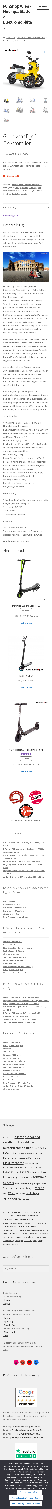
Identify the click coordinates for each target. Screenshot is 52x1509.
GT (15, 1230)
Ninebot (24, 1178)
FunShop (8, 1171)
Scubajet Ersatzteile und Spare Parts (19, 1022)
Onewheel (14, 1233)
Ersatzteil (8, 1167)
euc (33, 1223)
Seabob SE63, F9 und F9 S (14, 1061)
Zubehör (10, 1198)
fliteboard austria (36, 1168)
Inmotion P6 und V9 (11, 1058)
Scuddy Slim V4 (9, 901)
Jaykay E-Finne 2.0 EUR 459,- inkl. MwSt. (20, 1019)
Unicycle (30, 1188)
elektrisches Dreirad (12, 191)
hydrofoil (17, 1172)
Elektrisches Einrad (11, 1219)
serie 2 (37, 1234)
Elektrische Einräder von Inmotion (17, 948)
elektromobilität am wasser (13, 1223)
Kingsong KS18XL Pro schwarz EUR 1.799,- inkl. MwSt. (26, 1000)
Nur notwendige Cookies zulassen (26, 1504)
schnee (25, 1234)
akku (4, 1212)
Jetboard (33, 1172)
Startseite (10, 37)
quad (20, 1234)
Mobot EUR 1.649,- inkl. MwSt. (15, 1016)
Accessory (8, 1137)
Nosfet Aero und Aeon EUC (14, 1073)
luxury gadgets (12, 1177)
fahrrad (44, 1223)
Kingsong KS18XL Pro (12, 1055)
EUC (16, 1167)
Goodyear (37, 191)
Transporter (22, 194)
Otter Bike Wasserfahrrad (14, 1080)
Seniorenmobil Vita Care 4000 (15, 907)
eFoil (27, 1153)
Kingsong (35, 1230)
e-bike (26, 1212)
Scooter (8, 1183)
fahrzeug (6, 1226)
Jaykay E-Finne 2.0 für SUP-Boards (18, 1086)
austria (19, 1137)
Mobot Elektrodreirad (12, 904)
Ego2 (39, 187)
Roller (29, 1177)
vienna (39, 1188)
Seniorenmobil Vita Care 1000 (15, 911)
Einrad (18, 1216)
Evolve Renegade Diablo (13, 951)
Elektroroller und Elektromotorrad (31, 37)
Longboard (42, 1172)
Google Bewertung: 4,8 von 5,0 (26, 1426)
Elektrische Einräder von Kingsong (18, 966)
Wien (11, 1193)
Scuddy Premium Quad (13, 969)
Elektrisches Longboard (19, 1158)
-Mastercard (9, 1332)
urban (34, 1237)
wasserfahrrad (41, 1237)
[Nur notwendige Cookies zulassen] (48, 1484)
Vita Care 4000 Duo (11, 914)
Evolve (20, 1168)
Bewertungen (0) (11, 215)
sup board (11, 1237)
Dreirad (25, 187)
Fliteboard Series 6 (11, 954)
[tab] (26, 208)
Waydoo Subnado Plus (12, 941)
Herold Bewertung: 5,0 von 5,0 (26, 1433)
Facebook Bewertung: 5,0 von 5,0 (27, 1430)
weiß (5, 1193)
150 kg (18, 187)
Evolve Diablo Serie (11, 1070)
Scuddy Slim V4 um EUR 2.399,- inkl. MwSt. (21, 1003)
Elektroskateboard (31, 1163)
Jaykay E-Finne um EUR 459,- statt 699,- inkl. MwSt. (25, 877)
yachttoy (40, 1241)
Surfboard (9, 1188)
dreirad (20, 1212)
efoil (13, 1216)
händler (24, 1171)
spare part (36, 1183)
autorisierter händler (18, 1148)
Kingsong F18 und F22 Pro (14, 1064)
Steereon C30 (8, 1049)
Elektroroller (26, 191)
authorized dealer (24, 1142)
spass (5, 1237)
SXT (23, 1188)
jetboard (27, 1230)
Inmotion (20, 1230)
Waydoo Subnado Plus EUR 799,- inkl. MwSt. (22, 997)
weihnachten (28, 1241)
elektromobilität (28, 1219)
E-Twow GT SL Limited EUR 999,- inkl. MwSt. (21, 1013)
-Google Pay (9, 1325)
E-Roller (32, 187)
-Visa (5, 1335)
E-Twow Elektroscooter (13, 960)
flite (18, 1226)
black (35, 1148)
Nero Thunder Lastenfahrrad (15, 917)
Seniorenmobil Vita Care (13, 1067)
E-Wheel (21, 1154)
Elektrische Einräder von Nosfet (16, 973)
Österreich (25, 1199)
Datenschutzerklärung (29, 1492)
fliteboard (25, 1226)
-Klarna (6, 1300)
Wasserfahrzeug (8, 1241)
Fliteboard (27, 1168)
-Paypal (6, 1303)
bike (8, 1212)
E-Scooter (10, 1153)
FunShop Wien (8, 1230)
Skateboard (25, 1183)
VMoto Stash (8, 1052)
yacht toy (20, 1193)
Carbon (14, 1212)
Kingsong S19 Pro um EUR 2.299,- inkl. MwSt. (22, 861)
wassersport (19, 1241)
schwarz (39, 1177)
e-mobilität (37, 1212)
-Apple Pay (8, 1321)
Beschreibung (9, 207)
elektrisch (33, 1215)
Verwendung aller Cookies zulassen (26, 1498)
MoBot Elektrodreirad (12, 963)
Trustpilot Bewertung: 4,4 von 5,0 (27, 1437)
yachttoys (32, 1193)
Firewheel (13, 1226)
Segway (17, 1183)
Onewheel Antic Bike (12, 1077)
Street (44, 1183)
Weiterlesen (26, 623)
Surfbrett (18, 1188)
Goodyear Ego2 (9, 194)
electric (24, 1216)
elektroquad (27, 1223)
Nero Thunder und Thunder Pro (16, 1083)
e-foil (31, 1212)
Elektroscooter (13, 1163)
